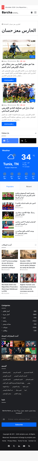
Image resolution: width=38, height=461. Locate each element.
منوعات (5, 327)
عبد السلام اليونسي (8, 390)
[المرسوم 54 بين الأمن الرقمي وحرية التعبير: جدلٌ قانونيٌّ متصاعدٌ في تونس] (7, 351)
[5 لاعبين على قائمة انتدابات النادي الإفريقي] (8, 206)
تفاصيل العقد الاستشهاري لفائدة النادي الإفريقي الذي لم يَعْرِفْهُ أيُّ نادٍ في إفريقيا (25, 195)
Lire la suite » (9, 80)
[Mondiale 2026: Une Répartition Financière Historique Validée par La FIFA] (10, 278)
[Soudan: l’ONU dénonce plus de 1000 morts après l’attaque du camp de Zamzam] (28, 254)
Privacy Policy (12, 441)
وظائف (5, 330)
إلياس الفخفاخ (6, 372)
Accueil (5, 24)
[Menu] (35, 13)
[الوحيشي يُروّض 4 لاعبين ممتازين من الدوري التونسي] (8, 225)
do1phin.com (31, 437)
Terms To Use (22, 441)
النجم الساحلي (29, 379)
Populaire (10, 187)
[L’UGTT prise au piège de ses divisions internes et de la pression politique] (10, 254)
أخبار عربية (6, 314)
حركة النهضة (6, 386)
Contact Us (32, 441)
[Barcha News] (10, 12)
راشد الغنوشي (16, 386)
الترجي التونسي (7, 376)
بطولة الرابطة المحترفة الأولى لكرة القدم (13, 383)
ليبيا (25, 390)
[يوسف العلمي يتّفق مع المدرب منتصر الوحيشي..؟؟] (8, 234)
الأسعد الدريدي (17, 372)
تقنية (4, 318)
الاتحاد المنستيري (28, 372)
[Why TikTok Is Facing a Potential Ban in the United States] (7, 344)
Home (4, 441)
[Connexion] (32, 13)
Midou (5, 61)
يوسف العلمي (17, 393)
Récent (29, 187)
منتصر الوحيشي (7, 393)
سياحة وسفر (7, 324)
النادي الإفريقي (7, 379)
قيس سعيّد (19, 390)
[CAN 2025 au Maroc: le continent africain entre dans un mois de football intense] (30, 351)
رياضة (5, 321)
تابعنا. (3, 400)
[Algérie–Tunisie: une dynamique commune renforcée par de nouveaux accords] (28, 278)
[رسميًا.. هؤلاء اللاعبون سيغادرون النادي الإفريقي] (8, 215)
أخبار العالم (6, 311)
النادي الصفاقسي (18, 379)
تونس (28, 383)
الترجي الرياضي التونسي (20, 376)
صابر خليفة (25, 386)
